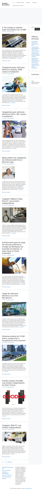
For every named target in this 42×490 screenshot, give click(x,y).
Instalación (28, 2)
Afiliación (4, 478)
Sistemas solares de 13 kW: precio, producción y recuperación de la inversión (14, 338)
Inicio (14, 2)
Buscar (32, 27)
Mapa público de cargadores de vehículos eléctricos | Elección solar (14, 160)
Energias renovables (20, 2)
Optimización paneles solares (18, 5)
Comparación (34, 2)
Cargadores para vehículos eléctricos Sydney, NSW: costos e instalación (13, 69)
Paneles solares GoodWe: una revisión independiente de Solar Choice (13, 383)
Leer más (19, 58)
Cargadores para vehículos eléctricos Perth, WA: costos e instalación (14, 114)
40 (6, 461)
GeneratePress (29, 488)
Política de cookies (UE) (7, 475)
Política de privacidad (6, 476)
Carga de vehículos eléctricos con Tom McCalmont (10, 295)
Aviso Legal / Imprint (6, 470)
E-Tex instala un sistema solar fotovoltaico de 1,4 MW (14, 28)
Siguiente (10, 461)
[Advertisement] (21, 16)
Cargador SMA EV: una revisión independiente (11, 426)
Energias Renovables (5, 4)
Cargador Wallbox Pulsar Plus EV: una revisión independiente (12, 201)
